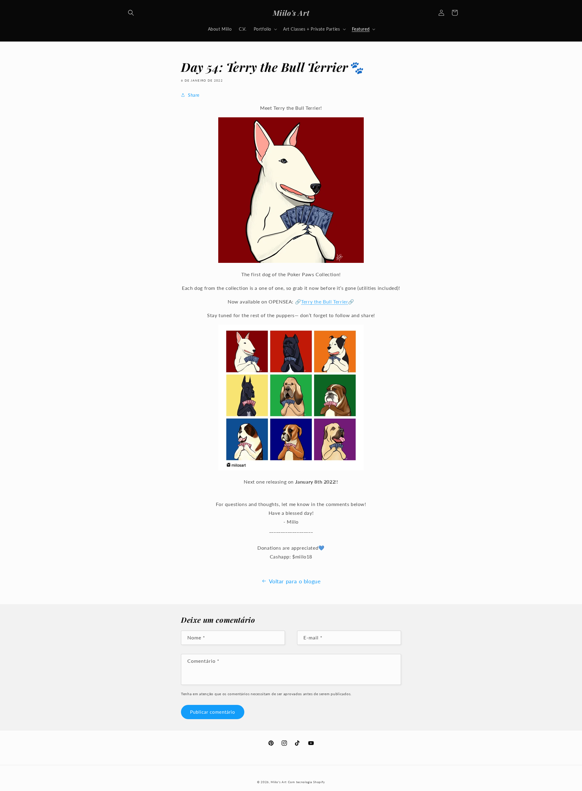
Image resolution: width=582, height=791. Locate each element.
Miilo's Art (279, 782)
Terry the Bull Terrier (324, 301)
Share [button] (193, 95)
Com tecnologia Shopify (306, 782)
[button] (131, 12)
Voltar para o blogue (295, 581)
